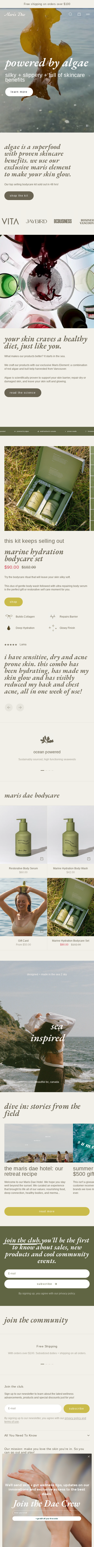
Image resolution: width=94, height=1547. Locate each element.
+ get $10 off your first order (47, 1518)
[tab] (31, 795)
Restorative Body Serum (23, 868)
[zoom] (83, 524)
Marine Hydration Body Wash (70, 868)
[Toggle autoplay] (87, 125)
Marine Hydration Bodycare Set (34, 555)
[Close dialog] (89, 1456)
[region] (47, 70)
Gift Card (23, 941)
